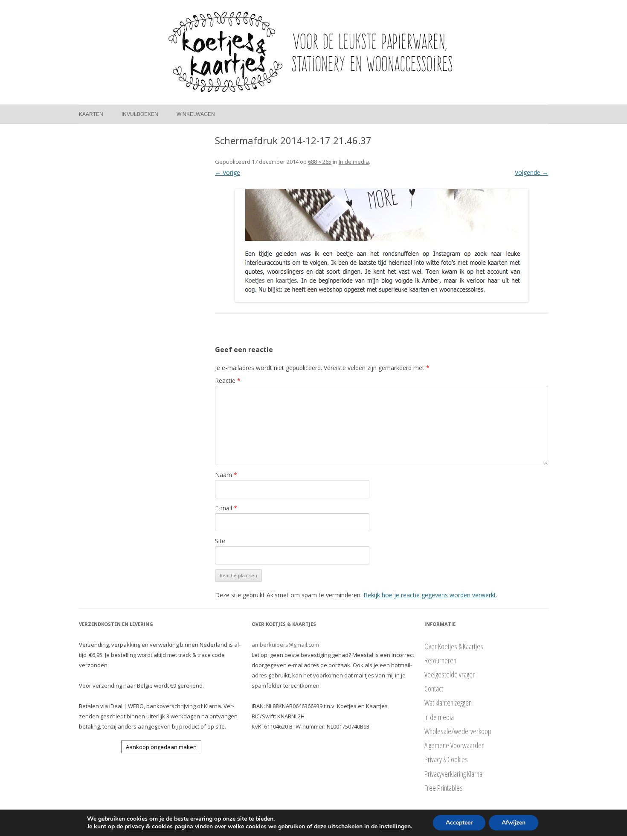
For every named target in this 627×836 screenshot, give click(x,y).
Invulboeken (140, 114)
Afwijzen (513, 823)
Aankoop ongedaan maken (161, 747)
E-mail (226, 508)
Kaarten (91, 114)
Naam (226, 475)
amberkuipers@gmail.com (285, 644)
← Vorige (227, 172)
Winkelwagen (196, 114)
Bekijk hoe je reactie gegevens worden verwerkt (429, 595)
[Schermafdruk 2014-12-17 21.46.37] (381, 245)
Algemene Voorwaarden (454, 745)
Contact (433, 688)
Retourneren (440, 660)
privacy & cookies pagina (159, 826)
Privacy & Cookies (446, 759)
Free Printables (443, 788)
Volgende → (531, 172)
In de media (354, 161)
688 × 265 (319, 161)
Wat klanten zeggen (448, 702)
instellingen (395, 826)
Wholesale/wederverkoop (457, 731)
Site (220, 541)
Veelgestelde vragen (450, 674)
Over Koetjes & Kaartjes (453, 646)
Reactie (228, 380)
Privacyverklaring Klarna (453, 774)
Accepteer (459, 823)
